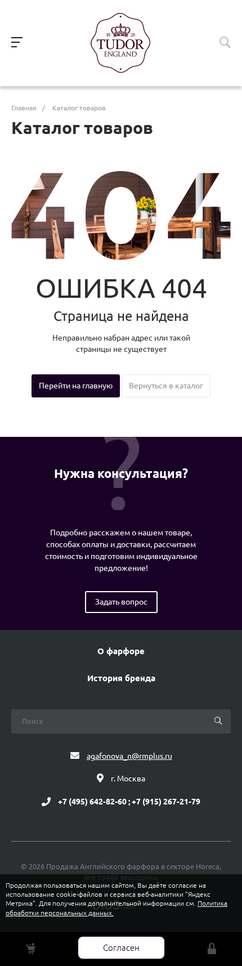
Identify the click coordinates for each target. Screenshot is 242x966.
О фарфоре (121, 651)
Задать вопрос (121, 601)
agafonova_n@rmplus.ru (129, 756)
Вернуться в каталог (166, 385)
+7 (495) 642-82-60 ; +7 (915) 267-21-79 (129, 801)
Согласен (121, 947)
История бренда (121, 678)
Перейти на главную (76, 385)
